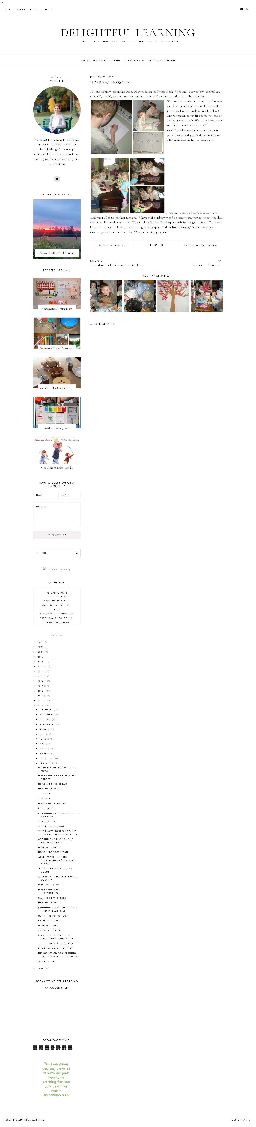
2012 (41, 690)
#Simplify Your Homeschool (56, 595)
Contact (47, 9)
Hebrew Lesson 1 (50, 925)
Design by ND (241, 1119)
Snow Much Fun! (49, 930)
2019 (40, 656)
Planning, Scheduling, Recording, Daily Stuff (55, 937)
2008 (41, 968)
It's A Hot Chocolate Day (55, 948)
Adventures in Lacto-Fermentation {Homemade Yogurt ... (57, 860)
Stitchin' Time (47, 821)
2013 (40, 685)
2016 (40, 671)
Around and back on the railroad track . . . (55, 841)
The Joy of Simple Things (55, 943)
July (43, 734)
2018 (41, 661)
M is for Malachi (50, 884)
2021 (41, 647)
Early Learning (92, 60)
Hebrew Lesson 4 (50, 788)
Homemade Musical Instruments (51, 891)
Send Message (57, 535)
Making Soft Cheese (52, 897)
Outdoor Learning (162, 60)
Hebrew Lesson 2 (50, 902)
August (45, 729)
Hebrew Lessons (114, 245)
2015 (40, 676)
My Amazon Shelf (57, 987)
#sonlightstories (56, 605)
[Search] (76, 553)
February (47, 758)
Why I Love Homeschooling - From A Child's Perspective (58, 832)
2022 (41, 642)
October (46, 719)
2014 (40, 681)
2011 (40, 695)
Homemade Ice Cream (52, 783)
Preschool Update (50, 920)
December (47, 709)
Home (8, 9)
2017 (40, 666)
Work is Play (47, 961)
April (44, 748)
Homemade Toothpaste (53, 852)
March (45, 753)
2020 (41, 651)
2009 (41, 705)
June (43, 738)
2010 (40, 700)
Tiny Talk (44, 793)
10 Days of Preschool (56, 613)
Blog (33, 9)
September (47, 724)
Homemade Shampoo (52, 803)
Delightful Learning (128, 32)
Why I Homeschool (51, 826)
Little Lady (45, 808)
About (21, 9)
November (47, 714)
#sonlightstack (56, 600)
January (46, 763)
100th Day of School (56, 618)
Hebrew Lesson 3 (50, 847)
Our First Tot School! (53, 915)
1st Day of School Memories (57, 624)
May (43, 743)
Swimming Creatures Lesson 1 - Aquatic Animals (59, 909)
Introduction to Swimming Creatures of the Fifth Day (58, 955)
